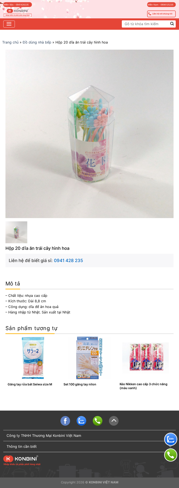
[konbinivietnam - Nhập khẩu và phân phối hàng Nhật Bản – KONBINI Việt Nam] (17, 13)
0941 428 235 (68, 260)
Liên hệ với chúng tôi (162, 13)
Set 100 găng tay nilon (80, 384)
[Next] (171, 366)
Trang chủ (10, 42)
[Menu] (9, 24)
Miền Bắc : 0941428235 (16, 4)
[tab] (12, 283)
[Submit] (172, 24)
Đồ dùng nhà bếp (37, 42)
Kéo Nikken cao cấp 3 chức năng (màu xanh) (143, 386)
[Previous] (8, 366)
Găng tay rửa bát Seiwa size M (30, 384)
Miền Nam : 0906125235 (160, 4)
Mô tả (12, 283)
